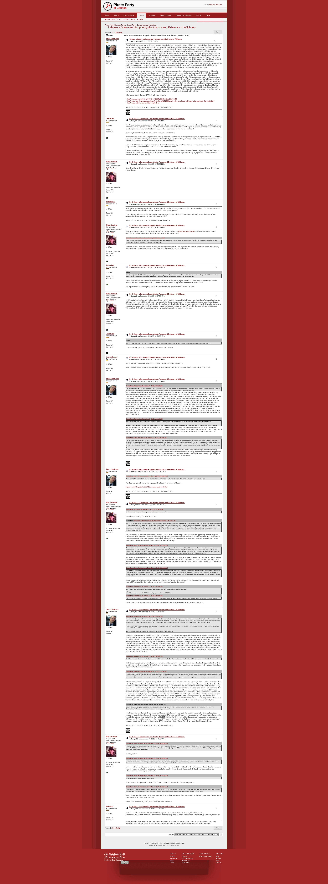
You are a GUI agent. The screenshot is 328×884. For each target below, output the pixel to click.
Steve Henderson (112, 39)
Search (118, 19)
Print (217, 32)
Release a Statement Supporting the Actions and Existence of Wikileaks (152, 27)
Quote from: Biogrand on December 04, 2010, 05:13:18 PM (144, 586)
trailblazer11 (110, 202)
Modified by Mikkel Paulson (171, 845)
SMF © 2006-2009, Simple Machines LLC (172, 843)
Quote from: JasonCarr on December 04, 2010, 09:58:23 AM (144, 509)
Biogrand (109, 806)
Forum (141, 16)
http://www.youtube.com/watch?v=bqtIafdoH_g (143, 103)
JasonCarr (110, 118)
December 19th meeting (186, 231)
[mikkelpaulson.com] (107, 198)
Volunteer (185, 862)
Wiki (217, 860)
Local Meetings (187, 858)
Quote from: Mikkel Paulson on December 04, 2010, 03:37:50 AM (146, 437)
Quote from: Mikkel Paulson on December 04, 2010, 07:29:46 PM (146, 671)
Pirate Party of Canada (114, 855)
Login (133, 19)
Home (106, 16)
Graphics (185, 856)
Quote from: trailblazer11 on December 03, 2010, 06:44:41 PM (145, 238)
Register (140, 19)
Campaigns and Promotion (146, 25)
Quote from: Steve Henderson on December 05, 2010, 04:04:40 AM (147, 743)
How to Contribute (205, 856)
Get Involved (129, 16)
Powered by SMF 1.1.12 (151, 843)
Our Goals (173, 858)
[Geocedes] (107, 138)
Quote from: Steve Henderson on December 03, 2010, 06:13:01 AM (147, 476)
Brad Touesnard (117, 860)
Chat (208, 16)
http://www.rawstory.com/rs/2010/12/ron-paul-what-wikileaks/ (146, 487)
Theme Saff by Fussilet (155, 845)
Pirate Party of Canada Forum (115, 25)
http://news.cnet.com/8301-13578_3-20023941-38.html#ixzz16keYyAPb (152, 99)
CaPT (198, 16)
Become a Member (183, 16)
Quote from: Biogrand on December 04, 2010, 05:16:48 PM (144, 595)
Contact (152, 16)
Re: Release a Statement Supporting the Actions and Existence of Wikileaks (157, 119)
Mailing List (186, 860)
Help (113, 19)
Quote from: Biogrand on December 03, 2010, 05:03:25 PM (144, 385)
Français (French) (215, 5)
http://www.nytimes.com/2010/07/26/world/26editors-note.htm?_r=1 (155, 520)
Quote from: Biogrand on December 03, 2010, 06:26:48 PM (144, 419)
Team (172, 862)
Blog (217, 856)
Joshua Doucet (111, 357)
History (172, 856)
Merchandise (165, 16)
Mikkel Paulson (111, 162)
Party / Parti (131, 25)
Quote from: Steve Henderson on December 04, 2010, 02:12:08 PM (147, 545)
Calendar (126, 19)
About (116, 16)
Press (172, 860)
